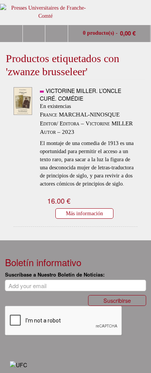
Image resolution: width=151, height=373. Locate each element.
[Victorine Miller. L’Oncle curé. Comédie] (23, 117)
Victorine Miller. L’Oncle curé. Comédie (80, 94)
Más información (84, 213)
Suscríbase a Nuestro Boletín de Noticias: (55, 274)
